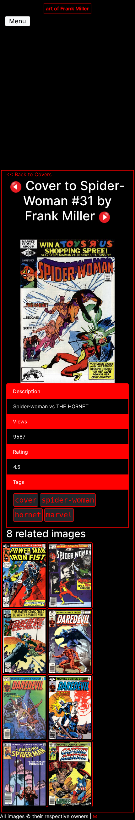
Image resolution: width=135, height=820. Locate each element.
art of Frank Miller (67, 8)
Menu (17, 21)
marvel (59, 514)
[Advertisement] (67, 99)
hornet (28, 514)
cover (26, 499)
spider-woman (67, 499)
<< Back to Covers (28, 174)
